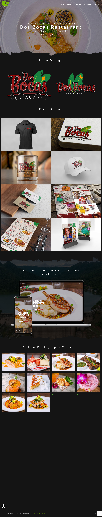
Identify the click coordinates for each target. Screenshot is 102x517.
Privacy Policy (36, 513)
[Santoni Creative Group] (5, 4)
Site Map (43, 513)
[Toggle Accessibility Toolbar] (3, 506)
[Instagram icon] (95, 513)
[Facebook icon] (94, 513)
